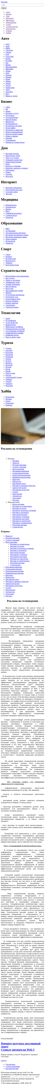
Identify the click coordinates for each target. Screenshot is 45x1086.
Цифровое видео (12, 335)
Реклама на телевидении (22, 506)
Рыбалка (9, 405)
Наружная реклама (19, 515)
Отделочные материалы (15, 295)
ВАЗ (7, 94)
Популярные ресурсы (14, 190)
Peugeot (8, 75)
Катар (8, 369)
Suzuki (8, 83)
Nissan (8, 71)
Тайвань (9, 379)
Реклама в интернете (20, 512)
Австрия (9, 350)
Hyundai (9, 61)
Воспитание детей (13, 156)
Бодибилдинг (11, 259)
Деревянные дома (13, 282)
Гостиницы (10, 115)
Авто (8, 44)
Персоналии (17, 494)
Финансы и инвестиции (15, 142)
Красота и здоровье (13, 166)
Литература (17, 496)
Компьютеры (11, 325)
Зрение (8, 209)
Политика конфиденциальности (23, 1077)
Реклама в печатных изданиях (24, 510)
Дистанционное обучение (16, 233)
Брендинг (16, 479)
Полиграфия (10, 128)
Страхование (11, 140)
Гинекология (11, 207)
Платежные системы (14, 126)
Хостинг (9, 194)
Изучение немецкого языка (16, 237)
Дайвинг (9, 263)
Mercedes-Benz (11, 67)
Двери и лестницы (13, 280)
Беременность (11, 205)
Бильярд (9, 257)
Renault (8, 77)
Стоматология (11, 215)
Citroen (8, 52)
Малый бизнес (11, 120)
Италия (8, 367)
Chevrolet (9, 50)
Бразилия (9, 355)
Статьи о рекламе (19, 467)
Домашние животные (14, 160)
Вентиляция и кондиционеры (17, 276)
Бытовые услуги (12, 113)
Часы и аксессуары (13, 337)
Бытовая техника (12, 154)
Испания (9, 365)
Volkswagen (10, 88)
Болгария (9, 352)
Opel (7, 73)
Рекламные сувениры (20, 517)
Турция (8, 381)
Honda (8, 59)
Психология (10, 241)
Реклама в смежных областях (23, 486)
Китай (8, 371)
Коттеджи (9, 289)
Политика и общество (14, 130)
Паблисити (16, 481)
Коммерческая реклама (21, 477)
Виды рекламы (18, 469)
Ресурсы (15, 500)
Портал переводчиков (14, 134)
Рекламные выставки (20, 519)
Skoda (8, 79)
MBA (8, 229)
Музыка (9, 399)
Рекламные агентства (20, 490)
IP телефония (11, 321)
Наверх (4, 1060)
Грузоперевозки (12, 117)
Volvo (8, 90)
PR (7, 109)
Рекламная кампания (20, 471)
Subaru (8, 81)
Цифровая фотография (14, 333)
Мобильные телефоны (14, 327)
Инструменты (11, 286)
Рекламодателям (12, 1069)
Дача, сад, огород (12, 158)
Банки (8, 111)
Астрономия (10, 231)
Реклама (4, 2)
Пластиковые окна (13, 299)
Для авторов (10, 1064)
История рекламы (19, 465)
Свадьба (9, 174)
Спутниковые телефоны (15, 331)
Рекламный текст (19, 484)
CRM (8, 107)
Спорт (8, 254)
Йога (7, 211)
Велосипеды (10, 261)
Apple (8, 318)
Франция (9, 386)
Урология (9, 217)
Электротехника (12, 307)
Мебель (8, 293)
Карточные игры (12, 265)
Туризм (8, 348)
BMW (8, 48)
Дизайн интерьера (13, 284)
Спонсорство (17, 527)
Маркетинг (10, 122)
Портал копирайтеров (14, 132)
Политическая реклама (21, 475)
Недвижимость (11, 124)
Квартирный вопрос (14, 162)
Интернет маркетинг (14, 188)
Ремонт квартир (12, 303)
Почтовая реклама (19, 525)
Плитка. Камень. (12, 301)
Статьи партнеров (13, 1066)
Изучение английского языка (17, 235)
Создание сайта (12, 192)
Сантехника (10, 305)
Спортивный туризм (14, 377)
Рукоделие (10, 403)
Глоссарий (16, 498)
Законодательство (19, 488)
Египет (8, 361)
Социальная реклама (20, 473)
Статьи (15, 492)
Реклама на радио (19, 508)
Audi (7, 46)
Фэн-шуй (9, 176)
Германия (9, 357)
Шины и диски (11, 96)
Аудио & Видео (12, 323)
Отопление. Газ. (12, 297)
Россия (8, 375)
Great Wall (9, 57)
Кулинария (10, 397)
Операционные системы (15, 329)
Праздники (10, 170)
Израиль (9, 363)
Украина (9, 384)
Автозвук (9, 92)
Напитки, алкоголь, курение (17, 168)
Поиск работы (11, 239)
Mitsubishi (9, 69)
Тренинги (9, 243)
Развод (8, 172)
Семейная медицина (14, 213)
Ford (7, 54)
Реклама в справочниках (22, 523)
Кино (8, 164)
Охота (8, 401)
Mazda (8, 65)
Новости (15, 463)
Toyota (8, 86)
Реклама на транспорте (21, 521)
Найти (4, 8)
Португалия (10, 373)
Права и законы (12, 136)
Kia (7, 63)
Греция (8, 359)
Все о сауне (10, 278)
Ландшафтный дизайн (14, 291)
